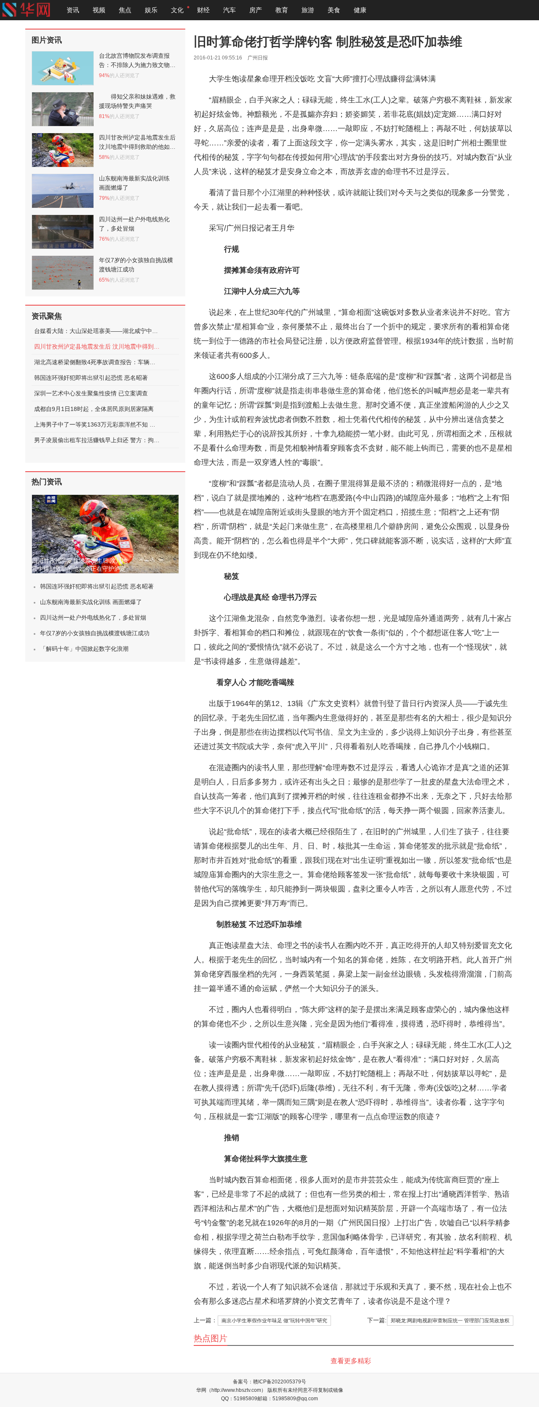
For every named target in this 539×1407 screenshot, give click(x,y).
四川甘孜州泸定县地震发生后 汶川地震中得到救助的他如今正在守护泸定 (97, 346)
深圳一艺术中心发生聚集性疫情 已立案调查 (91, 393)
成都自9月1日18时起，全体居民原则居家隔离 (94, 408)
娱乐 (151, 9)
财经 (203, 9)
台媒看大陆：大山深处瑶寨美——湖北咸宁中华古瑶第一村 (97, 331)
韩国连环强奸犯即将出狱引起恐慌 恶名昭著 (91, 377)
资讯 (73, 9)
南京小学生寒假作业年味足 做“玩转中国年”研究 (274, 1321)
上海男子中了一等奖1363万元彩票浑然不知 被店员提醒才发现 (97, 424)
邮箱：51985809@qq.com (287, 1399)
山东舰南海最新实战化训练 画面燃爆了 (91, 602)
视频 (99, 9)
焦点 (125, 9)
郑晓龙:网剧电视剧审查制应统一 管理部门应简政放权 (450, 1321)
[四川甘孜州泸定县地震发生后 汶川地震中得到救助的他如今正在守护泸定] (105, 534)
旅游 (308, 9)
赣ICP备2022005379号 (279, 1382)
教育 (281, 9)
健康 (360, 9)
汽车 (229, 9)
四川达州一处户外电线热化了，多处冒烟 (93, 617)
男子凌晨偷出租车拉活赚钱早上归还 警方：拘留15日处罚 (97, 440)
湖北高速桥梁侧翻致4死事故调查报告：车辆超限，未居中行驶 (97, 362)
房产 (255, 9)
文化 (177, 9)
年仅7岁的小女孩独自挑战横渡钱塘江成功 (94, 633)
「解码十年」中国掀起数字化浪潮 (84, 648)
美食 (334, 9)
